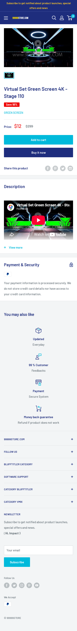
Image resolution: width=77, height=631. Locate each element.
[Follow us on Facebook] (6, 585)
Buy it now (38, 152)
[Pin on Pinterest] (55, 168)
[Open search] (54, 18)
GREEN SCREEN (13, 112)
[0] (69, 17)
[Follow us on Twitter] (14, 585)
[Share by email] (70, 168)
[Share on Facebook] (48, 168)
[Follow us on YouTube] (36, 585)
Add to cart (38, 140)
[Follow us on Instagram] (21, 585)
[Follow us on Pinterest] (29, 585)
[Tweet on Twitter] (63, 168)
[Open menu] (6, 18)
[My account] (62, 18)
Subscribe (17, 562)
